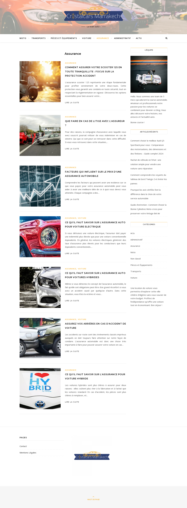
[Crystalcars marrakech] (93, 14)
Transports (38, 38)
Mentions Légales (28, 452)
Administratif (122, 38)
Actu (139, 38)
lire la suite (72, 102)
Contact (23, 446)
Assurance (103, 38)
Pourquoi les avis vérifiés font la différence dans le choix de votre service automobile (145, 194)
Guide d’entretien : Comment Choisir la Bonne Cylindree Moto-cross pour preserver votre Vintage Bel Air (148, 209)
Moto (23, 38)
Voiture (86, 38)
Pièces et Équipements (64, 38)
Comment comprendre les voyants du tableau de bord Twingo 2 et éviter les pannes (148, 179)
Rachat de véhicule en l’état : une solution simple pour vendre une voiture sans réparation (145, 164)
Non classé (135, 258)
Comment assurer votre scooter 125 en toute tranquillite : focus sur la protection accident (93, 71)
